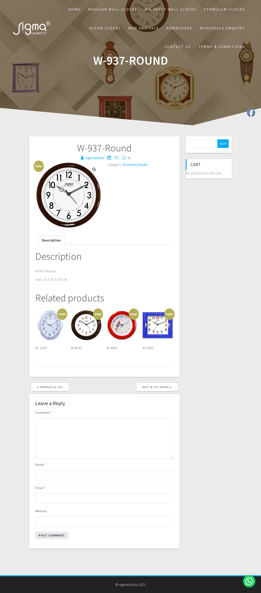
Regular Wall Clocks (112, 9)
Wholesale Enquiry (222, 28)
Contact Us (178, 46)
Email (40, 488)
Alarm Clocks (105, 28)
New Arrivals (143, 28)
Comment (43, 412)
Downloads (179, 28)
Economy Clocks (135, 164)
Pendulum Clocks (224, 9)
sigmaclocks (94, 157)
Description (51, 240)
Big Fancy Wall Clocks (170, 9)
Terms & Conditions (221, 46)
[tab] (51, 240)
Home (74, 9)
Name (40, 464)
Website (41, 511)
